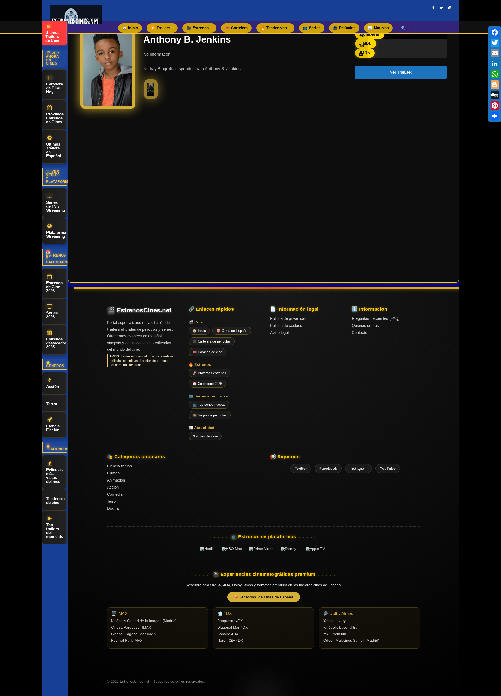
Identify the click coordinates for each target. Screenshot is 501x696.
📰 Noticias (378, 28)
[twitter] (441, 8)
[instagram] (449, 8)
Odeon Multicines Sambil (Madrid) (351, 640)
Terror (51, 404)
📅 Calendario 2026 (207, 384)
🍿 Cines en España (231, 331)
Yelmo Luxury (334, 621)
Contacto (359, 332)
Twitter (301, 468)
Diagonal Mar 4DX (232, 627)
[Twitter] (495, 43)
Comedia (114, 494)
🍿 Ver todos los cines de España (263, 597)
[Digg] (495, 95)
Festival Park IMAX (126, 640)
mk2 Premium (334, 634)
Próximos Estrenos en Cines (55, 118)
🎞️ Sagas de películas (210, 415)
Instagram (358, 468)
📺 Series (311, 28)
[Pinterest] (495, 105)
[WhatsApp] (495, 74)
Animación (116, 480)
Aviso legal (279, 332)
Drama (113, 508)
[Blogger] (495, 84)
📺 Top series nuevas (209, 405)
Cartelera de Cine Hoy (54, 88)
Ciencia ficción (119, 466)
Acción (52, 386)
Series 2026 (52, 315)
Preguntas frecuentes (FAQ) (376, 318)
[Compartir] (495, 116)
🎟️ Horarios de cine (207, 352)
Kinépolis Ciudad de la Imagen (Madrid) (144, 621)
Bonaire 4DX (227, 634)
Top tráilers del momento (54, 531)
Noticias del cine (205, 436)
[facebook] (433, 8)
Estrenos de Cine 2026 (54, 287)
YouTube (388, 468)
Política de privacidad (288, 318)
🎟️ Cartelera (236, 28)
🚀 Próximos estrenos (209, 373)
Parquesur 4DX (230, 621)
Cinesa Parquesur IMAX (131, 627)
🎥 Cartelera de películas (212, 341)
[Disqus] (263, 187)
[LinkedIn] (495, 64)
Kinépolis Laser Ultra (340, 627)
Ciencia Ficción (53, 428)
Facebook (328, 468)
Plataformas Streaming (56, 234)
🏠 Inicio (130, 28)
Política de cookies (286, 325)
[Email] (495, 53)
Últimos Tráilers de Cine (52, 36)
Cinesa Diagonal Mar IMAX (133, 634)
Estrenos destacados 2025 (56, 343)
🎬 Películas (344, 28)
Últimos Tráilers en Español (53, 150)
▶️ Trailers (161, 28)
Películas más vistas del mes (54, 475)
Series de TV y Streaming (55, 206)
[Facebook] (495, 32)
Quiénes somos (365, 325)
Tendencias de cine (56, 500)
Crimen (113, 473)
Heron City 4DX (230, 640)
